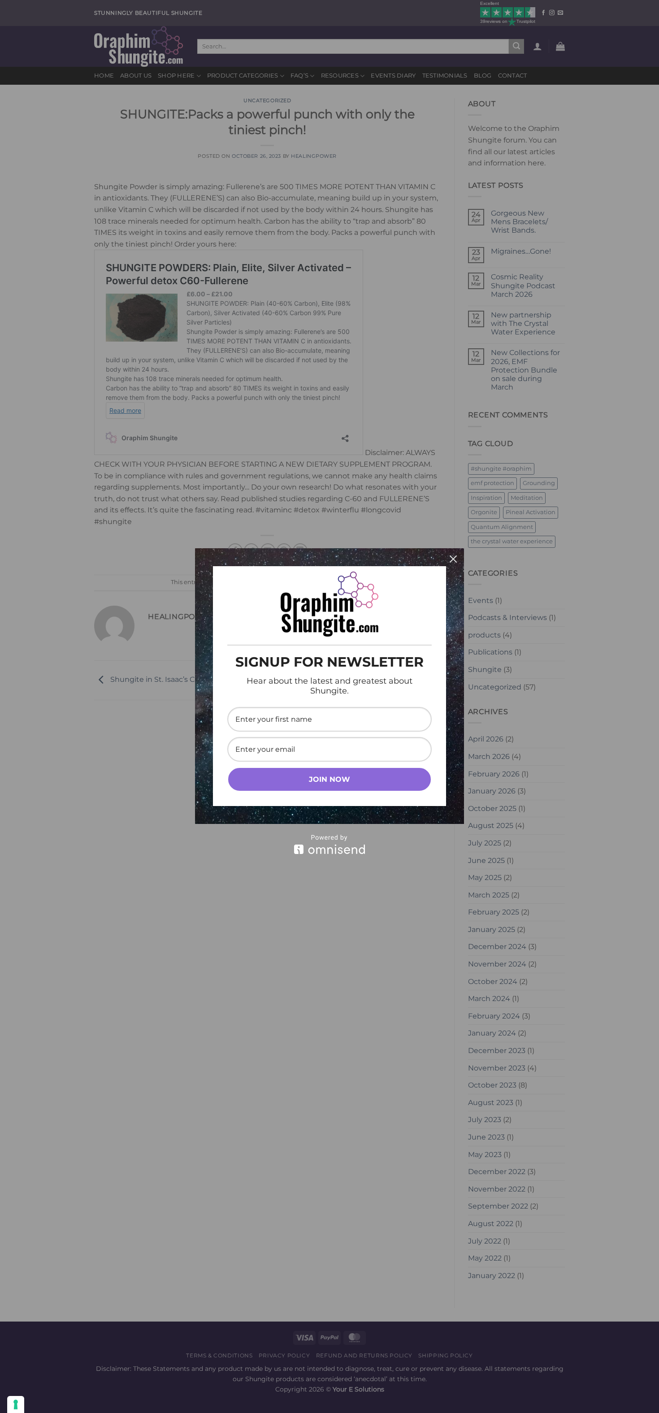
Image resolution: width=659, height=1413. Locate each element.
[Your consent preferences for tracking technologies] (15, 1404)
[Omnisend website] (329, 844)
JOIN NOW (329, 779)
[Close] (453, 559)
